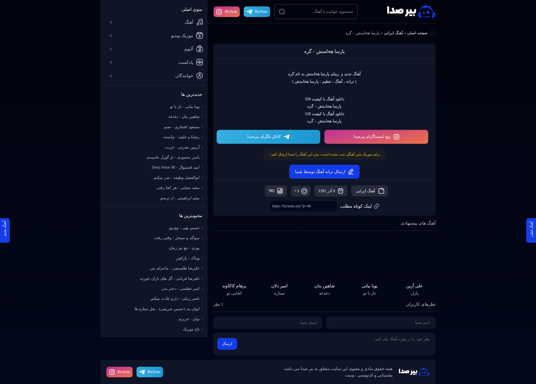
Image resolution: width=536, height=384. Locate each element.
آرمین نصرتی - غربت (182, 147)
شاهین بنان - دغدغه (184, 117)
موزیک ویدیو (182, 35)
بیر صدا (411, 11)
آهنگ (189, 22)
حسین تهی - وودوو (184, 228)
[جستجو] (282, 12)
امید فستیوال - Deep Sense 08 (176, 167)
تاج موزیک (191, 329)
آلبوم (188, 49)
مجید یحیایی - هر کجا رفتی (178, 188)
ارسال (227, 344)
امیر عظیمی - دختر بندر (180, 288)
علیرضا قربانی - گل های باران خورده (170, 278)
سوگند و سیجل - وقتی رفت (177, 238)
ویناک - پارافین (188, 258)
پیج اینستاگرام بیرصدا (372, 136)
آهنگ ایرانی (393, 33)
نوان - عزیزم (189, 319)
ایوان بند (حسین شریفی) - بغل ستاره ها (167, 309)
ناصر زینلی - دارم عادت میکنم (175, 298)
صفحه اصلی (417, 33)
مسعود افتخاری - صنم (182, 127)
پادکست (185, 62)
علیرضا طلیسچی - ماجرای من (175, 268)
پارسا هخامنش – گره (324, 51)
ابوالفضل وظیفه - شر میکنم (177, 178)
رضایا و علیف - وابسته (181, 137)
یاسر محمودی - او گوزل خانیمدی (173, 157)
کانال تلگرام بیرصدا (264, 136)
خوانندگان (184, 75)
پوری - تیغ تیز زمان (184, 248)
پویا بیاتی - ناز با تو (185, 106)
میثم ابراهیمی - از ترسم (180, 198)
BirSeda (231, 11)
